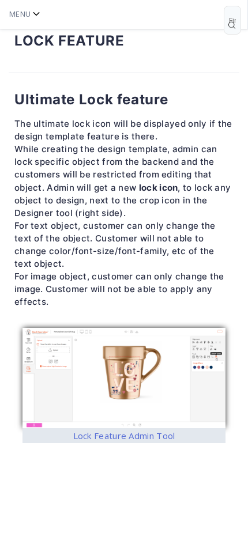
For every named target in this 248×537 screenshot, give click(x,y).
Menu (20, 14)
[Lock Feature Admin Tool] (124, 378)
